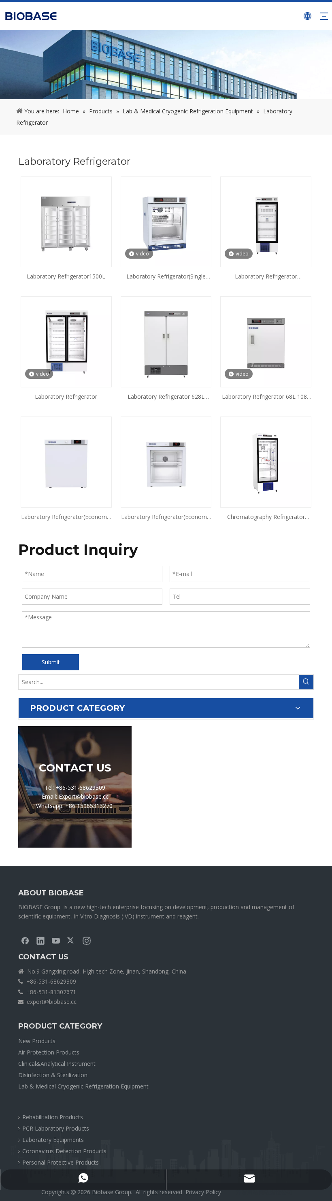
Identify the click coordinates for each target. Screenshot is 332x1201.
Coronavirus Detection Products (64, 1151)
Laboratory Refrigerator (66, 396)
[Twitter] (71, 940)
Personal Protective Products (60, 1162)
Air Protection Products (48, 1052)
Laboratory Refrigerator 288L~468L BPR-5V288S (266, 276)
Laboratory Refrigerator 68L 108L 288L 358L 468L (266, 397)
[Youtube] (55, 940)
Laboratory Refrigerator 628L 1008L (166, 397)
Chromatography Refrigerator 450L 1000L (266, 517)
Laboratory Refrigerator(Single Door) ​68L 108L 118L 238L (166, 276)
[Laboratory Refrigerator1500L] (66, 221)
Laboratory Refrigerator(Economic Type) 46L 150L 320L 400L (66, 517)
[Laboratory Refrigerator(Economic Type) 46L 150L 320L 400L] (66, 461)
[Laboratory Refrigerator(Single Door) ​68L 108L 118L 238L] (166, 221)
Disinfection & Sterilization (52, 1075)
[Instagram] (86, 940)
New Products (36, 1041)
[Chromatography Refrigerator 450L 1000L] (266, 461)
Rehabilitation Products (52, 1117)
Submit (51, 662)
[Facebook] (25, 940)
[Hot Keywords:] (306, 682)
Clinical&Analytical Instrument (57, 1063)
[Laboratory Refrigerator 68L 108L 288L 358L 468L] (266, 341)
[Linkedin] (40, 940)
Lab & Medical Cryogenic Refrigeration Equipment (83, 1086)
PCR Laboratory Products (55, 1128)
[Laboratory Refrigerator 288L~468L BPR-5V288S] (266, 221)
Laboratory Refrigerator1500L (66, 276)
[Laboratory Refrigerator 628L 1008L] (166, 341)
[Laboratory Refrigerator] (66, 341)
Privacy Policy (203, 1192)
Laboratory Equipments (53, 1140)
